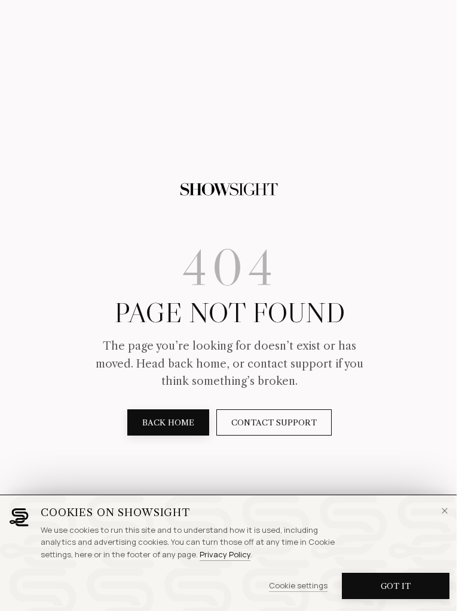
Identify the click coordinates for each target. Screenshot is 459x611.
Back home (168, 422)
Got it (396, 586)
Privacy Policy (225, 554)
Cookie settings (298, 585)
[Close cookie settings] (445, 511)
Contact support (274, 422)
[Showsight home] (229, 189)
